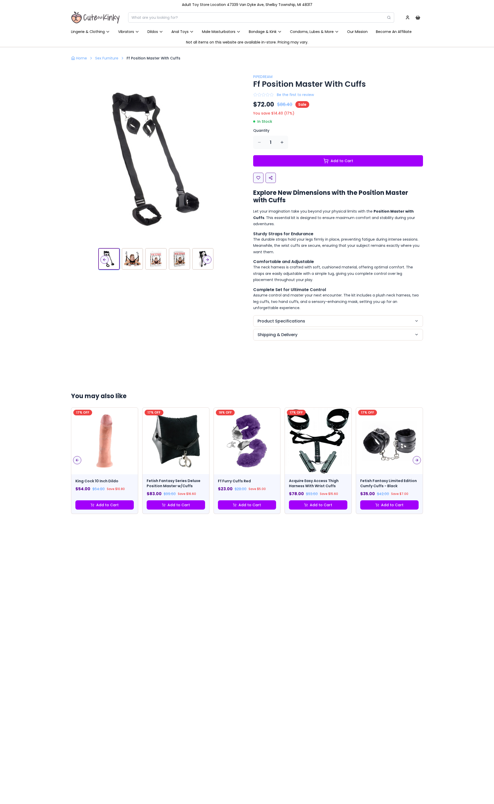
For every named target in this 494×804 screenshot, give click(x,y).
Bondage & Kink (263, 31)
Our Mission (357, 31)
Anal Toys (180, 31)
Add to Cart (342, 160)
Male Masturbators (218, 31)
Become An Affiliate (394, 31)
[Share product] (271, 178)
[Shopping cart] (418, 17)
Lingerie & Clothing (88, 31)
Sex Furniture (106, 58)
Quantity (261, 130)
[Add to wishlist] (258, 178)
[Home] (95, 17)
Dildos (152, 31)
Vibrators (126, 31)
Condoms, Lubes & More (312, 31)
